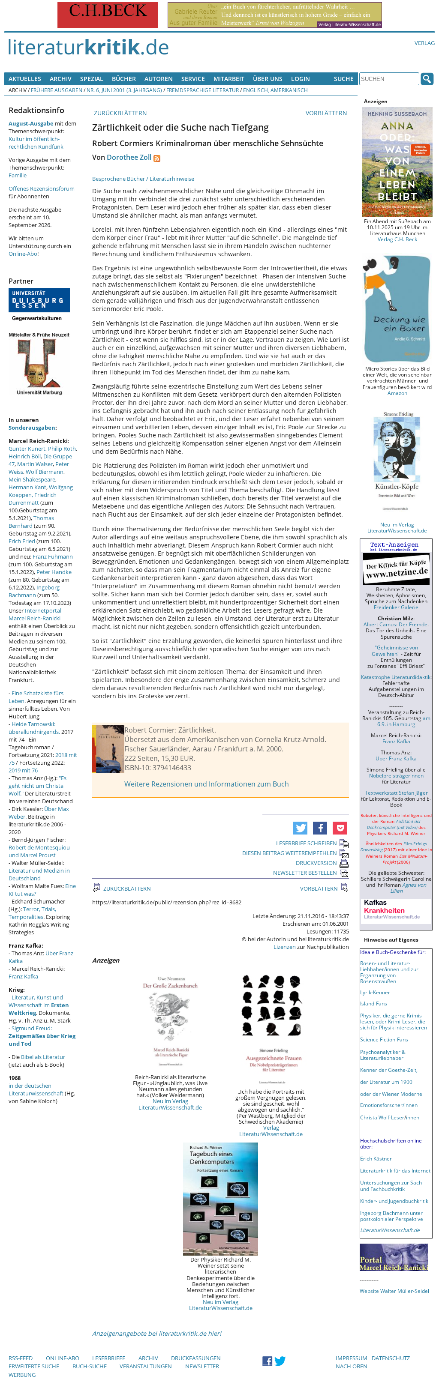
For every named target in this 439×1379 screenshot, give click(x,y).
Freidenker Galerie (396, 607)
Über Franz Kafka (396, 758)
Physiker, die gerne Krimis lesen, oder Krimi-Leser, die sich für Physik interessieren (393, 1021)
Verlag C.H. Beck (397, 239)
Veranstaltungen (146, 1366)
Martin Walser (35, 464)
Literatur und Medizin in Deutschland (39, 874)
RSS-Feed (21, 1358)
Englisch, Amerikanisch (275, 90)
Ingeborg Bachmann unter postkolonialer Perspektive (391, 1215)
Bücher (124, 79)
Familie (18, 175)
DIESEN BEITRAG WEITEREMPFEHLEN (289, 853)
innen (412, 1117)
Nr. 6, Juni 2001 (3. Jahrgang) (124, 90)
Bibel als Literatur (43, 1057)
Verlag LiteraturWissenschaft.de (271, 1130)
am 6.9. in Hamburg (403, 721)
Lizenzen (285, 947)
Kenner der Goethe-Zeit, (389, 1069)
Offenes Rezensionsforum (42, 188)
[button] (300, 828)
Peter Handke (54, 572)
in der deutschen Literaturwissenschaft (36, 1089)
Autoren (158, 79)
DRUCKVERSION (316, 863)
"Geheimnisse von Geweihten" (395, 650)
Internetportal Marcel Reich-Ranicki (35, 614)
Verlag (425, 43)
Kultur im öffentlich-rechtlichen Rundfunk (36, 142)
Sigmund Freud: (42, 1035)
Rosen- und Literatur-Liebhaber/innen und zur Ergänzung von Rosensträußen (389, 972)
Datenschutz (391, 1358)
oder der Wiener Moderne (391, 1093)
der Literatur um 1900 (386, 1081)
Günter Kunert (27, 448)
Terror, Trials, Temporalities (32, 913)
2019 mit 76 (23, 770)
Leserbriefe (108, 1358)
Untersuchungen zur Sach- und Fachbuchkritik (392, 1185)
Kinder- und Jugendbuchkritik (394, 1200)
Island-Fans (373, 1003)
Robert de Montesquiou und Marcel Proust (39, 851)
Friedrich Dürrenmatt (33, 498)
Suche (344, 79)
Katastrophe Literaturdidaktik (395, 676)
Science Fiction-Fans (384, 1039)
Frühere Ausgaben (56, 90)
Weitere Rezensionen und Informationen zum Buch (206, 784)
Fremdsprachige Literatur (202, 90)
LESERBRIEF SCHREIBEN (306, 843)
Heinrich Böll (25, 456)
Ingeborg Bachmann (34, 591)
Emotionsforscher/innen (389, 1104)
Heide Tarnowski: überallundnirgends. (34, 728)
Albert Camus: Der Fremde (395, 624)
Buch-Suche (89, 1366)
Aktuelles (25, 79)
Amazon (397, 392)
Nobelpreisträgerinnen (396, 775)
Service (193, 79)
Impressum (351, 1358)
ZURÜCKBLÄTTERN (119, 113)
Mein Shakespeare (32, 479)
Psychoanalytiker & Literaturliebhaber (383, 1054)
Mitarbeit (228, 79)
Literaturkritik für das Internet (395, 1170)
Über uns (268, 79)
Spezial (91, 79)
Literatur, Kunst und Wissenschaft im (39, 1005)
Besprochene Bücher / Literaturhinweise (143, 178)
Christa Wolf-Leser (382, 1117)
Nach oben (351, 1366)
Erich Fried (22, 541)
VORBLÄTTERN (327, 113)
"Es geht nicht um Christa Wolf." (37, 785)
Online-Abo (23, 253)
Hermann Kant (27, 487)
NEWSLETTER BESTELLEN (305, 872)
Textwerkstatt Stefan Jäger (396, 792)
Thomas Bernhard (31, 521)
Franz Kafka (23, 976)
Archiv (61, 79)
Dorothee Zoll (129, 157)
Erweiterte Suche (34, 1366)
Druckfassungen (196, 1358)
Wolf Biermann (44, 472)
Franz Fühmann (53, 556)
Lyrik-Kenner (375, 992)
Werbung (22, 1375)
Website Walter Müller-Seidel (394, 1290)
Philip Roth (62, 448)
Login (300, 79)
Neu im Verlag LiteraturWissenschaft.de (170, 1104)
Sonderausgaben (32, 427)
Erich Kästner (376, 1158)
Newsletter (202, 1366)
